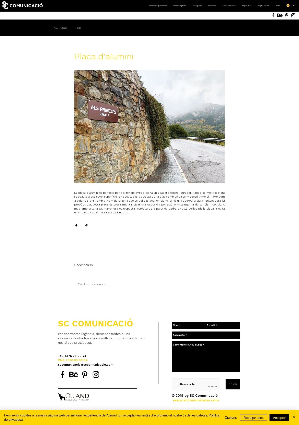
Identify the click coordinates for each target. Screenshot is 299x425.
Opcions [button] (231, 417)
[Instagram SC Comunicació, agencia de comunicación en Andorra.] (96, 374)
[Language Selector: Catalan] (290, 5)
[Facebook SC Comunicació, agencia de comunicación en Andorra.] (62, 374)
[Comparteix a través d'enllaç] (86, 226)
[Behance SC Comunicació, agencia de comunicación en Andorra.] (73, 374)
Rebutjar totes (253, 417)
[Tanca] (294, 417)
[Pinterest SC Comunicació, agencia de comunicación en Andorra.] (84, 374)
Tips (78, 27)
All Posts (60, 27)
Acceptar (279, 417)
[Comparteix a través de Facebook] (76, 226)
